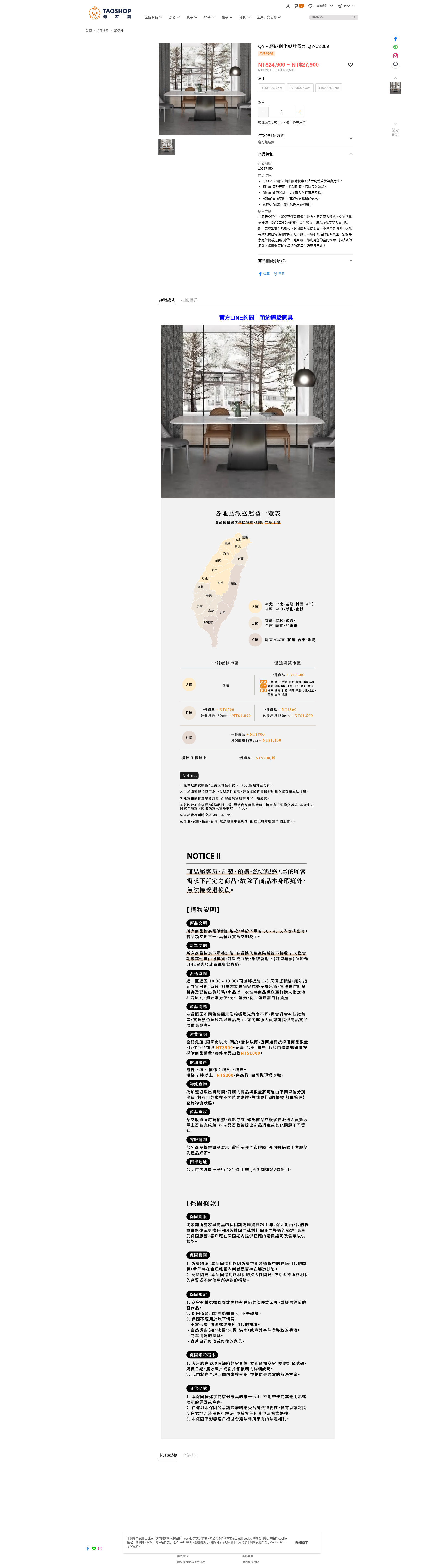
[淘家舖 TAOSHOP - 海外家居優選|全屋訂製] (111, 12)
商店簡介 (182, 1556)
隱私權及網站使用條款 (191, 1562)
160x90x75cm (300, 88)
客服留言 (247, 1556)
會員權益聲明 (250, 1562)
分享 (266, 274)
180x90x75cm (328, 88)
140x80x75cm (272, 88)
